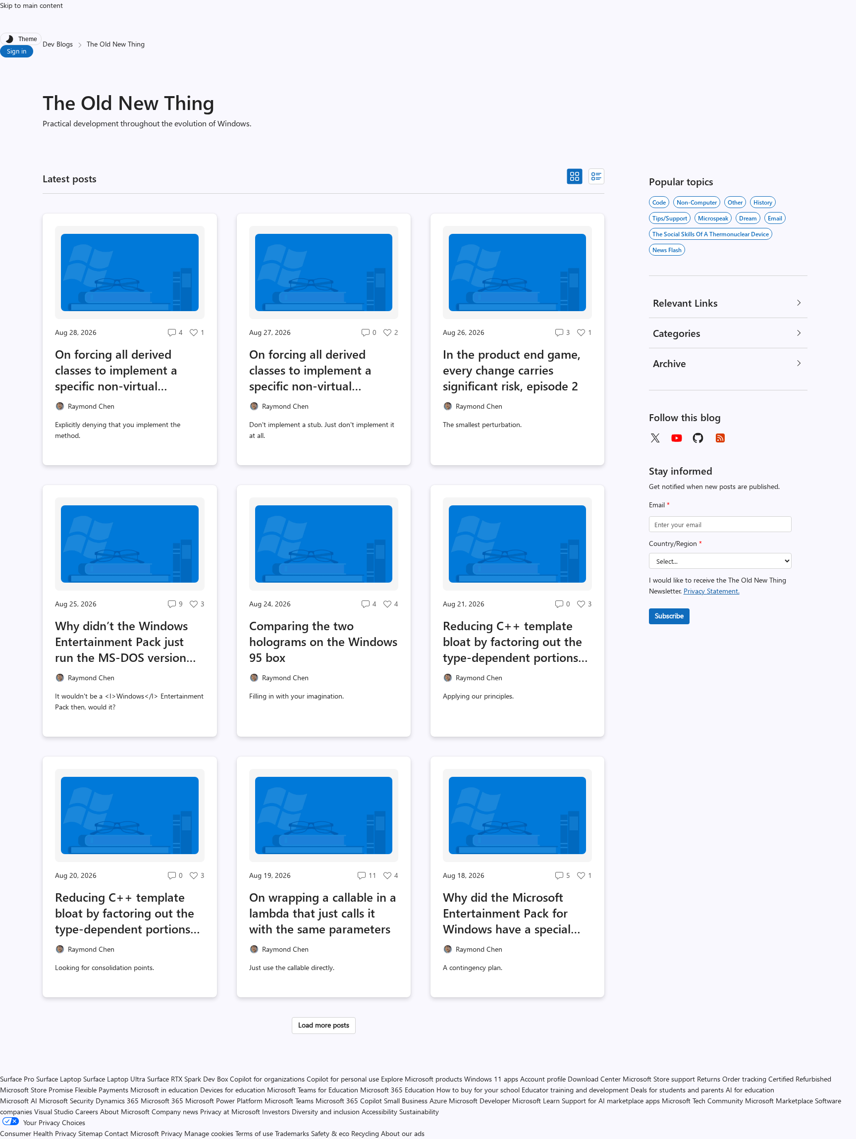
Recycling (365, 1133)
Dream (748, 218)
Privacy (172, 1133)
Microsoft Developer (479, 1100)
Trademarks (292, 1133)
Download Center (594, 1079)
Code (659, 202)
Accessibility (379, 1111)
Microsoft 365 (162, 1100)
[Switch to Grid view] (575, 176)
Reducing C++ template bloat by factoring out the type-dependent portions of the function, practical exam (512, 641)
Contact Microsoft (132, 1133)
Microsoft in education (164, 1089)
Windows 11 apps (491, 1079)
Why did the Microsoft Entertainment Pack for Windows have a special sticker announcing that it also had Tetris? (512, 912)
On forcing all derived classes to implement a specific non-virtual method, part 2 (116, 369)
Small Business (406, 1100)
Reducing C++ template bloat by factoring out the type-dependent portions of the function (124, 912)
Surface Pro (17, 1079)
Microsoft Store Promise (36, 1089)
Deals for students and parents (677, 1089)
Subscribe (669, 615)
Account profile (543, 1079)
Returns (708, 1079)
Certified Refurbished (799, 1079)
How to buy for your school (478, 1089)
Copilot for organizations (267, 1079)
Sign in (16, 51)
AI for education (750, 1089)
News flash (667, 250)
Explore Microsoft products (421, 1079)
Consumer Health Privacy (38, 1133)
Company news (175, 1111)
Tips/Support (669, 218)
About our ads (403, 1133)
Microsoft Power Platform (224, 1100)
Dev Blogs (58, 44)
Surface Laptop (58, 1079)
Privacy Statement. (712, 591)
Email (659, 504)
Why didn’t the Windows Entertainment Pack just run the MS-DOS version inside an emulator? (121, 641)
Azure (438, 1100)
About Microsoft (125, 1111)
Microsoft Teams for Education (312, 1089)
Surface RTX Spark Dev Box (187, 1079)
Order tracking (744, 1079)
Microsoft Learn (536, 1100)
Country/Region (675, 543)
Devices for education (232, 1089)
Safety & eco (330, 1133)
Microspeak (713, 218)
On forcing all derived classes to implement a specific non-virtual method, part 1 (310, 369)
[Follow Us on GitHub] (698, 438)
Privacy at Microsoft (230, 1111)
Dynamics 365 (117, 1100)
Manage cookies (208, 1133)
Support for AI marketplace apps (611, 1100)
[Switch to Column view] (596, 176)
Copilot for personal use (343, 1079)
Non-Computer (697, 202)
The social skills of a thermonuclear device (710, 234)
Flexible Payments (101, 1089)
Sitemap (90, 1133)
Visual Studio (53, 1111)
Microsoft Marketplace (779, 1100)
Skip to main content (31, 5)
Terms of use (254, 1133)
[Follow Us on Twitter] (655, 438)
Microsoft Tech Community (702, 1100)
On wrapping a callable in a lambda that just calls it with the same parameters (322, 912)
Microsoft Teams (289, 1100)
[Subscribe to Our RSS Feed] (720, 438)
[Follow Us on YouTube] (677, 438)
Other (735, 202)
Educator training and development (575, 1089)
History (762, 202)
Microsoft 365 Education (397, 1089)
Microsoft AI (18, 1100)
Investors (276, 1111)
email (775, 218)
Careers (86, 1111)
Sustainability (419, 1111)
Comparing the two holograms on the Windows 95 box (323, 641)
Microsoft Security (66, 1100)
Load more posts (323, 1025)
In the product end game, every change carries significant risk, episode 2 (512, 369)
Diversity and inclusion (326, 1111)
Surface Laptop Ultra (114, 1079)
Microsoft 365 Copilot (349, 1100)
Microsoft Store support (659, 1079)
